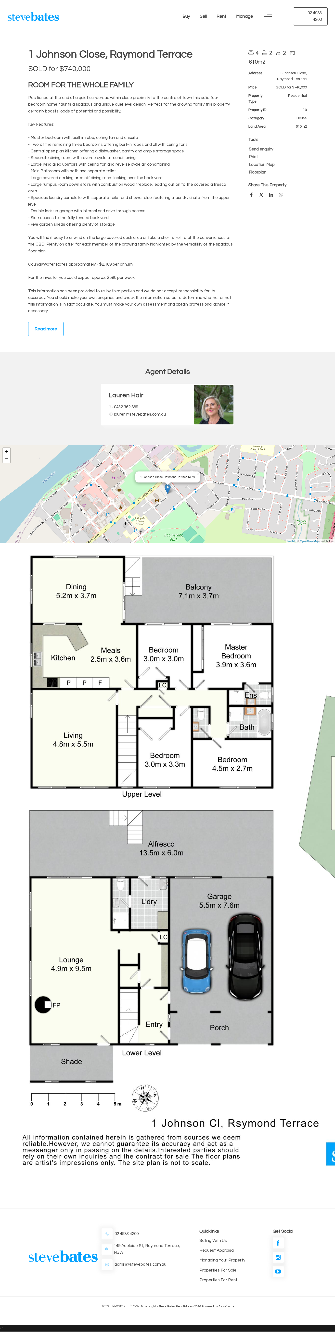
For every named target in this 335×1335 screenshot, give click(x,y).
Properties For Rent (218, 1280)
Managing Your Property (222, 1260)
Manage (244, 16)
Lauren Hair (126, 395)
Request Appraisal (216, 1250)
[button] (276, 157)
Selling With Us (213, 1240)
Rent (221, 16)
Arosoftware (226, 1306)
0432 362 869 (126, 407)
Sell (203, 16)
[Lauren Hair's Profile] (213, 404)
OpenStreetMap (309, 541)
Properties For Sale (217, 1270)
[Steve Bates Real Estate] (36, 16)
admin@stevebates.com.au (140, 1264)
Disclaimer (119, 1305)
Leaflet (291, 541)
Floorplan (257, 172)
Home (105, 1305)
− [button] (6, 459)
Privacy (134, 1305)
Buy (186, 16)
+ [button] (6, 451)
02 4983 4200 (315, 16)
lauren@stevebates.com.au (140, 414)
